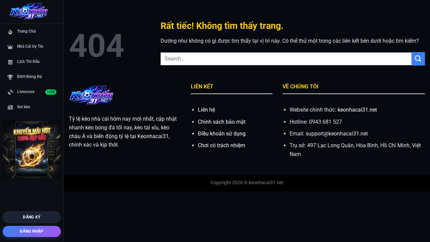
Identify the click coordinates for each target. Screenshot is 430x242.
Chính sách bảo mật (222, 122)
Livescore (35, 91)
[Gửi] (418, 58)
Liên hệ (206, 110)
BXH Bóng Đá (29, 76)
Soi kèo (23, 107)
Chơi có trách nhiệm (221, 145)
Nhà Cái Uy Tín (30, 46)
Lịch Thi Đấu (28, 61)
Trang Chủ (26, 31)
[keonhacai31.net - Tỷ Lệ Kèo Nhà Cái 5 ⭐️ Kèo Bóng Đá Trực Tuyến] (28, 12)
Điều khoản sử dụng (222, 133)
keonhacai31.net (357, 110)
